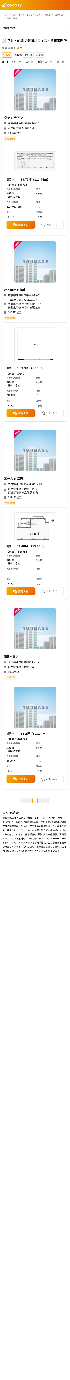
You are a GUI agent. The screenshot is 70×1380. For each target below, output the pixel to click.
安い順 (28, 54)
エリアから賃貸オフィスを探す (26, 14)
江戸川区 (59, 14)
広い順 (48, 61)
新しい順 (16, 61)
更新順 (7, 54)
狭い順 (60, 61)
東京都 (48, 14)
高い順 (40, 54)
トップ (5, 14)
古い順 (29, 61)
